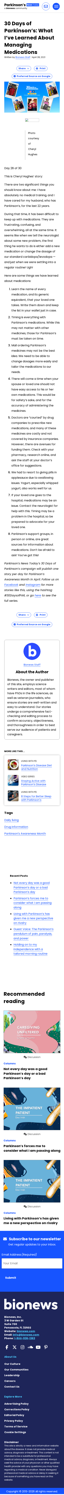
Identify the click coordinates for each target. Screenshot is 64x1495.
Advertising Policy (16, 1404)
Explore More (13, 1396)
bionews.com (26, 1331)
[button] (46, 6)
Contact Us (11, 1386)
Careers (9, 1381)
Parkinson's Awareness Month (25, 834)
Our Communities (16, 1369)
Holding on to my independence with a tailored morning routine (30, 949)
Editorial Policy (14, 1415)
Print (42, 68)
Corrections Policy (16, 1409)
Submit (10, 1278)
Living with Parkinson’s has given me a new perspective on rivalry (33, 918)
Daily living (11, 820)
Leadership (12, 1375)
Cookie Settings (15, 1432)
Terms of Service (16, 1426)
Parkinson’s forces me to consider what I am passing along (33, 902)
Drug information (16, 827)
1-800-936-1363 (24, 1338)
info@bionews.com (26, 1335)
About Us (10, 1357)
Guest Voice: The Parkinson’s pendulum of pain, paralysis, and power (34, 933)
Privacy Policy (13, 1421)
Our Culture (12, 1364)
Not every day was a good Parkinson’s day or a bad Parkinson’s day (32, 887)
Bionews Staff (22, 57)
